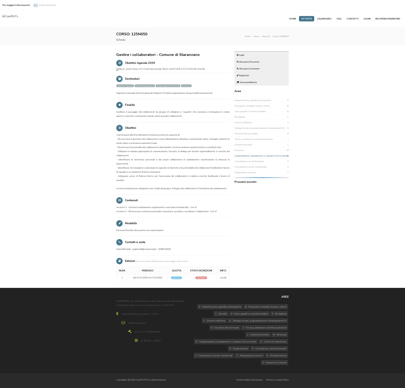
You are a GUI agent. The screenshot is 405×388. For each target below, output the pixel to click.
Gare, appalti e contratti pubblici (250, 111)
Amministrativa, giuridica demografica (252, 100)
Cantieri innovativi (243, 144)
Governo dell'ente (243, 122)
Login (367, 18)
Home (292, 18)
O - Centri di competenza (273, 341)
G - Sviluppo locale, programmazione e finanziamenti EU (258, 320)
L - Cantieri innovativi (258, 334)
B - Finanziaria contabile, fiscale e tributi (266, 306)
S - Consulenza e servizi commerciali (213, 355)
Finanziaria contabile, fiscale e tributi (252, 105)
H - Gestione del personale (225, 327)
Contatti (352, 18)
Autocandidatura (248, 82)
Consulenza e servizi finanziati (249, 161)
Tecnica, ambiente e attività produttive (253, 139)
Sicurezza (239, 150)
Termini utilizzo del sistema (249, 379)
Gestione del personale (246, 133)
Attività (306, 18)
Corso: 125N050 (280, 36)
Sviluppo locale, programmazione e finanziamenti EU (259, 128)
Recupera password (387, 18)
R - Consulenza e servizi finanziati (269, 348)
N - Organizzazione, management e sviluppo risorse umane (226, 341)
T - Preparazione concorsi (249, 355)
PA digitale (239, 116)
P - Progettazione (239, 348)
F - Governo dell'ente (214, 320)
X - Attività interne (277, 355)
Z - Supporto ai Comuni (274, 362)
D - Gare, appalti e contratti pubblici (249, 313)
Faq (339, 18)
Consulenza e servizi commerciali (250, 166)
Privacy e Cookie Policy (277, 379)
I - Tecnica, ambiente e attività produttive (265, 327)
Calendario (324, 18)
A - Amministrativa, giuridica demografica (220, 306)
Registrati (244, 75)
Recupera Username (249, 68)
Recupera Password (249, 61)
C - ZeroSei (221, 313)
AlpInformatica (158, 379)
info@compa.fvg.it (47, 5)
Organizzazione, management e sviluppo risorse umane (261, 155)
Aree (256, 36)
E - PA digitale (279, 313)
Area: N (265, 36)
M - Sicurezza (280, 334)
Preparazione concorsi (245, 172)
